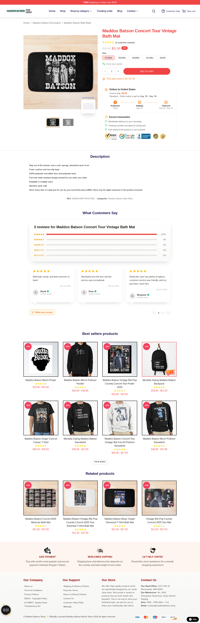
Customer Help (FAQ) (73, 602)
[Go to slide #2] (68, 122)
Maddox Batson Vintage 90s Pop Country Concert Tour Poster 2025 (120, 383)
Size (104, 53)
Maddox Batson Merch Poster (40, 380)
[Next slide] (93, 72)
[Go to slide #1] (53, 122)
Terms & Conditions (33, 590)
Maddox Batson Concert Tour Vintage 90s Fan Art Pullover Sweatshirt (120, 442)
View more (100, 462)
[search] (154, 11)
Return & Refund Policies (75, 594)
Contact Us (68, 598)
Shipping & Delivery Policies (76, 586)
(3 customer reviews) (125, 42)
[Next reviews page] (168, 312)
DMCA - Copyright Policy (35, 598)
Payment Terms (70, 590)
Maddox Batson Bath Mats (77, 23)
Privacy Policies (31, 594)
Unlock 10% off (6, 610)
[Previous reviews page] (153, 312)
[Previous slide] (28, 72)
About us (28, 586)
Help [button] (194, 619)
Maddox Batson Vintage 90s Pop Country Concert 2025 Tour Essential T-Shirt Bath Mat (80, 522)
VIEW (40, 374)
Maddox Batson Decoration (47, 23)
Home (26, 23)
